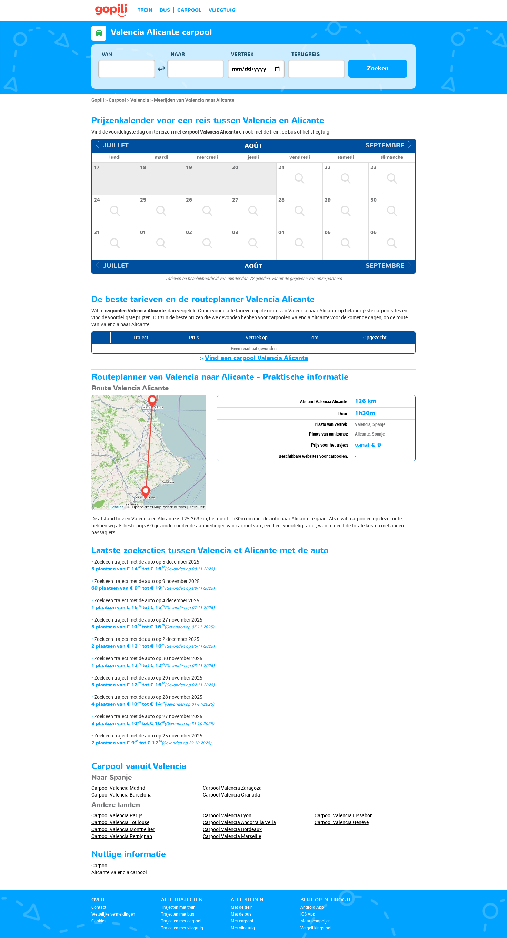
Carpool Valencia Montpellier (123, 829)
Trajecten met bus (177, 914)
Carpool (100, 865)
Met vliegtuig (243, 927)
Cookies (98, 921)
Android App (312, 907)
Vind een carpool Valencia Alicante (256, 358)
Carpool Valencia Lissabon (344, 815)
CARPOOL (189, 10)
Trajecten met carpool (181, 921)
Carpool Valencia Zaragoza (232, 787)
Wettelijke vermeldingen (113, 914)
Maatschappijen (315, 921)
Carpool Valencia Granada (231, 794)
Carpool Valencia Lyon (227, 815)
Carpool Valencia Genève (342, 822)
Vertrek (242, 54)
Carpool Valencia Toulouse (120, 822)
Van (107, 54)
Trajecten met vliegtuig (182, 927)
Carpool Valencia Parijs (116, 815)
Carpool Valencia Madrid (118, 787)
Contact (98, 907)
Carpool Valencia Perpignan (121, 836)
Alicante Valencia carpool (119, 872)
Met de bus (241, 914)
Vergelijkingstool (315, 927)
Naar (178, 54)
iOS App (307, 914)
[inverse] (161, 69)
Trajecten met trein (178, 907)
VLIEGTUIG (222, 10)
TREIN (145, 10)
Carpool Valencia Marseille (232, 836)
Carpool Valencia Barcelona (121, 794)
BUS (165, 10)
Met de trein (242, 907)
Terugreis (305, 54)
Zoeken (378, 68)
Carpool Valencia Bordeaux (232, 829)
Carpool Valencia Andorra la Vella (239, 822)
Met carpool (242, 921)
